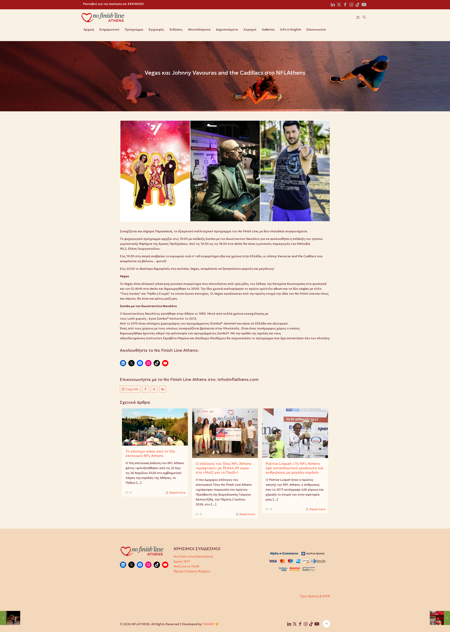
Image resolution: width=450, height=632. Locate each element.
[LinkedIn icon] (333, 5)
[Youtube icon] (363, 5)
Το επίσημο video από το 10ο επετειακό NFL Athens (150, 453)
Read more (177, 493)
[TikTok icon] (357, 5)
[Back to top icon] (326, 623)
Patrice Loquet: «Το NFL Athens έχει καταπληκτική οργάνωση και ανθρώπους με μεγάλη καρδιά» (294, 468)
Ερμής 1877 (181, 561)
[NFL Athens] (103, 17)
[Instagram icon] (351, 5)
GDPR (326, 596)
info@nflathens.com (238, 379)
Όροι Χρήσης (309, 596)
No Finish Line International (193, 556)
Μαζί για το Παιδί (186, 566)
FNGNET (208, 624)
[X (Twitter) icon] (339, 5)
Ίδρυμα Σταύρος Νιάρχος (191, 571)
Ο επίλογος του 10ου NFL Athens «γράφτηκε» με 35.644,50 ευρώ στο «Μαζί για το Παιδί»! (223, 468)
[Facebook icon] (345, 5)
